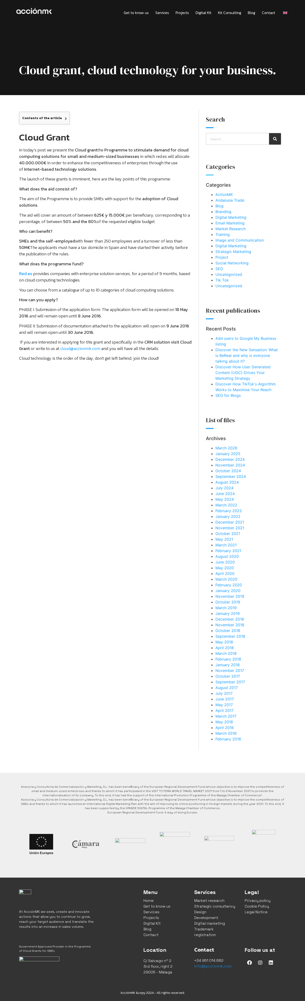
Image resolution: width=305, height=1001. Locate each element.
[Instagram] (260, 962)
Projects (182, 12)
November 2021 (229, 527)
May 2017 (224, 704)
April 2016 (224, 727)
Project (221, 257)
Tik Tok (222, 280)
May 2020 (224, 567)
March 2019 (226, 607)
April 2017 (224, 710)
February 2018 (228, 659)
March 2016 (226, 733)
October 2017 (227, 676)
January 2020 (227, 590)
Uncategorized (228, 274)
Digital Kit (203, 12)
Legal (252, 892)
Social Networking (232, 263)
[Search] (275, 139)
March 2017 (225, 716)
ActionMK (224, 194)
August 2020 (227, 556)
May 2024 (224, 499)
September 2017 (230, 682)
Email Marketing (229, 223)
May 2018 (224, 642)
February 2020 (228, 585)
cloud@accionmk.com (80, 348)
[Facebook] (249, 962)
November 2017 (229, 670)
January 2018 (227, 664)
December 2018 (229, 619)
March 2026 (226, 448)
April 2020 (224, 573)
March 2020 (226, 579)
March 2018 (226, 653)
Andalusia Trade (229, 200)
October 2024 (228, 470)
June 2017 (224, 699)
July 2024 (224, 488)
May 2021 (224, 539)
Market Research (230, 228)
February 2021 (228, 550)
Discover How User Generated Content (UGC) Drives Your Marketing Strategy (242, 372)
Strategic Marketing (233, 251)
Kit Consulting (229, 12)
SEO (219, 268)
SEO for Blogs (228, 395)
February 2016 (228, 739)
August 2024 (227, 482)
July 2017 (224, 693)
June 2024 (225, 493)
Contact (268, 12)
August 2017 (226, 687)
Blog (251, 12)
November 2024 (230, 465)
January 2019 (227, 613)
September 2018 (230, 636)
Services (162, 12)
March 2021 (226, 545)
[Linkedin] (271, 962)
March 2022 (226, 505)
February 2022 (228, 510)
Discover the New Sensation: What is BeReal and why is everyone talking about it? (246, 355)
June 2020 (225, 562)
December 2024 (230, 459)
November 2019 (229, 596)
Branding (223, 211)
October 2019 (227, 602)
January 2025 (227, 453)
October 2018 (227, 630)
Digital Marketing (230, 217)
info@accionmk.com (213, 966)
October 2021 (227, 533)
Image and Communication (239, 240)
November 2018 (229, 624)
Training (222, 234)
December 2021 (229, 522)
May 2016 (224, 721)
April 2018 (224, 647)
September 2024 (230, 476)
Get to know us (136, 12)
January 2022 (227, 516)
